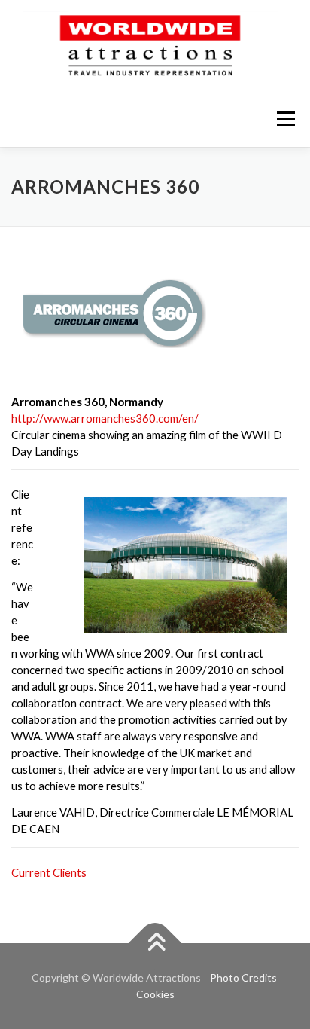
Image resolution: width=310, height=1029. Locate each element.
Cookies (155, 994)
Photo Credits (243, 977)
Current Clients (49, 872)
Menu (285, 118)
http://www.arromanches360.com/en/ (105, 418)
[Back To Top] (155, 942)
